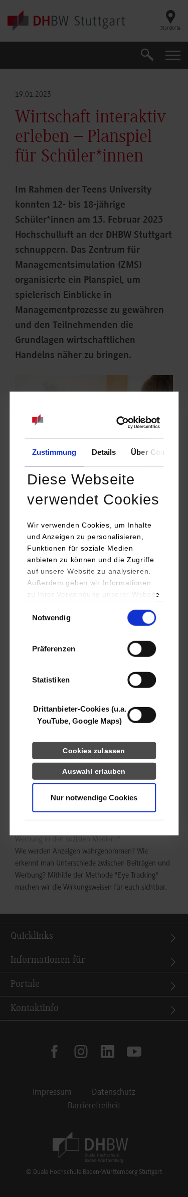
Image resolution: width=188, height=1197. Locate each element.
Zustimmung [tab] (54, 452)
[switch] (141, 649)
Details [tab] (104, 452)
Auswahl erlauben (93, 771)
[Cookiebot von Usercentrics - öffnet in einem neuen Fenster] (116, 422)
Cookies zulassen (94, 751)
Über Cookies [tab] (155, 452)
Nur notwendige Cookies (94, 797)
